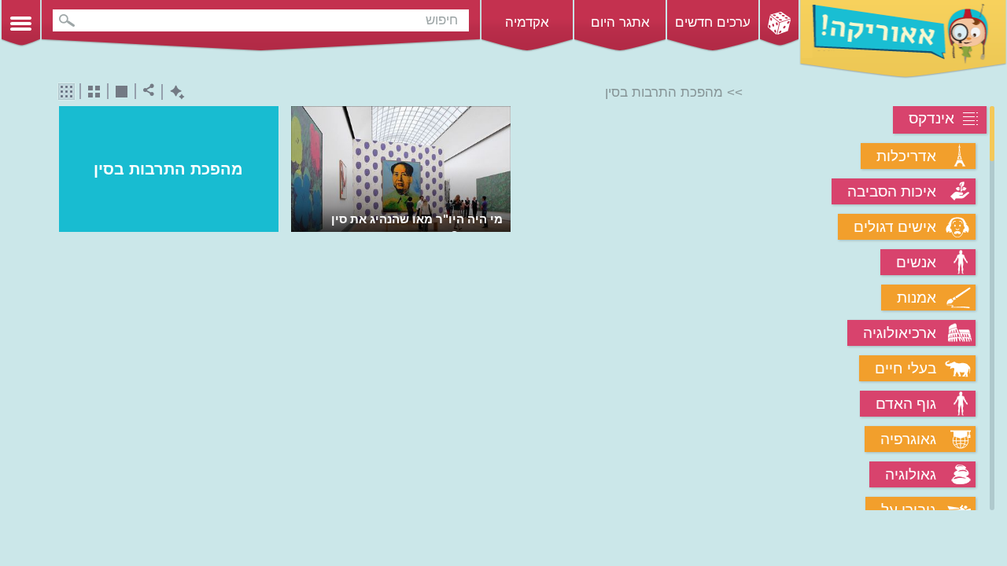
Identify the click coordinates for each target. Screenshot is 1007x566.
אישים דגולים (895, 227)
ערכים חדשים (713, 22)
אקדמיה (527, 22)
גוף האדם (906, 403)
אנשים (916, 262)
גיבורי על (908, 510)
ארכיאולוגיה (899, 333)
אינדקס (931, 118)
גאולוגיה (910, 474)
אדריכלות (906, 156)
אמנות (916, 297)
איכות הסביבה (891, 191)
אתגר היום (620, 22)
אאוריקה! (903, 39)
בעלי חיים (905, 368)
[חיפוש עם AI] (173, 92)
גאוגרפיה (908, 439)
